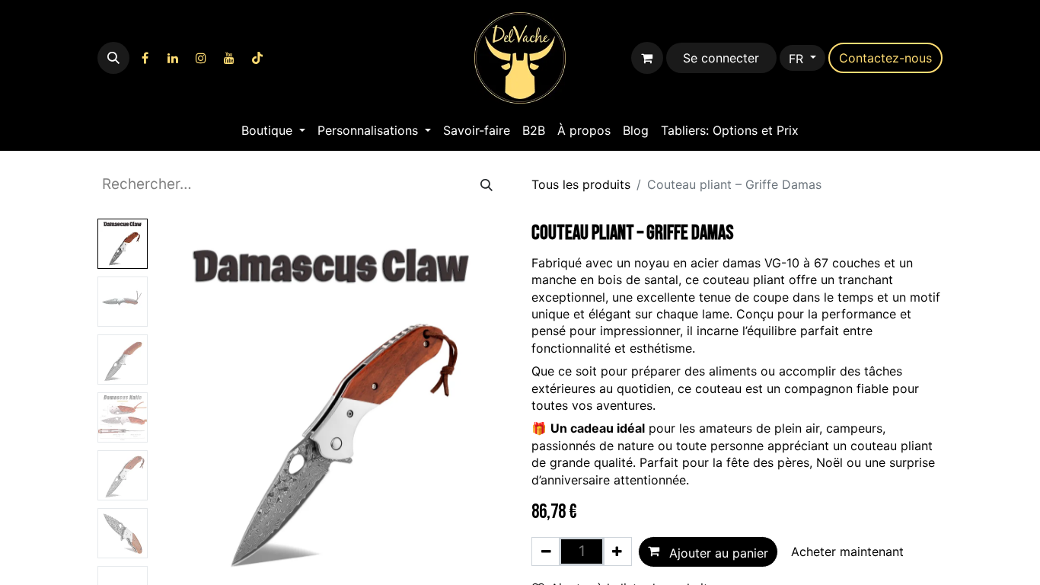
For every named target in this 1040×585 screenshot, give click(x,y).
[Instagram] (201, 58)
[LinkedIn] (173, 58)
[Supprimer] (546, 551)
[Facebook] (144, 58)
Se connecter (721, 58)
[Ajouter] (617, 551)
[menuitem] (273, 130)
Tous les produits (580, 184)
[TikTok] (257, 58)
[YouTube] (229, 58)
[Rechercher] (486, 184)
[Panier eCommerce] (647, 58)
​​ (885, 58)
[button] (113, 58)
